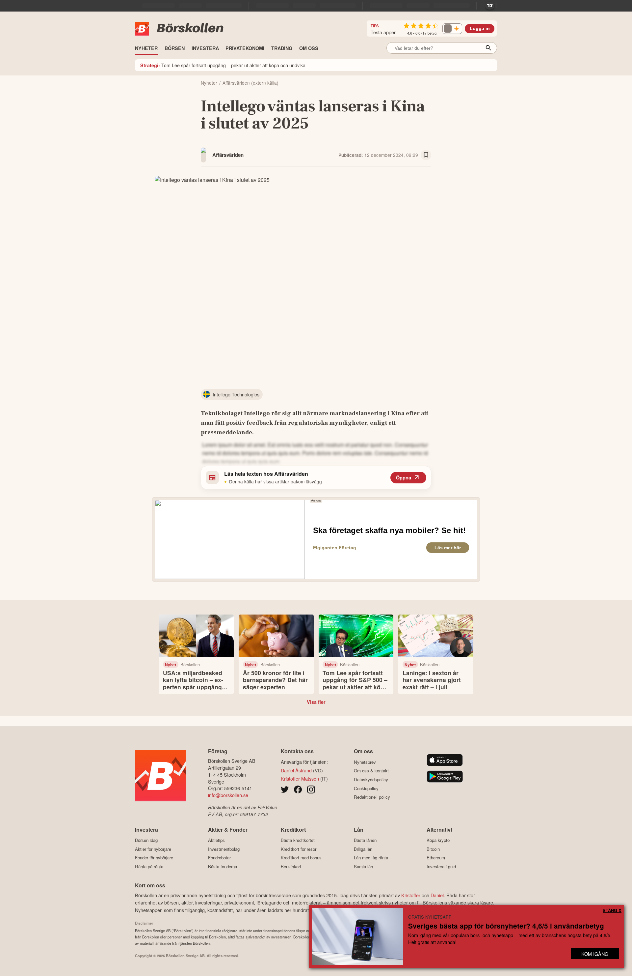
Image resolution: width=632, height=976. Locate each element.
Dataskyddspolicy (371, 779)
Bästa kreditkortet (298, 840)
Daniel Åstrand (296, 770)
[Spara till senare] (426, 155)
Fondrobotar (219, 858)
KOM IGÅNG (594, 953)
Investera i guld (441, 866)
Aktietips (216, 840)
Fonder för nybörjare (154, 858)
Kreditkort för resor (298, 849)
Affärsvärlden (228, 154)
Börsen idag (146, 840)
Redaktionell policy (372, 797)
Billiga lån (363, 849)
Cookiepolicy (366, 788)
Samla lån (363, 866)
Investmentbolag (224, 849)
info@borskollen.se (228, 794)
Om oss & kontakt (371, 771)
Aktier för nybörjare (153, 849)
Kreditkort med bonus (301, 858)
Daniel (437, 895)
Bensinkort (291, 866)
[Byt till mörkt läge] (452, 28)
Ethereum (436, 858)
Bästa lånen (365, 840)
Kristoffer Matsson (300, 778)
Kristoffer (410, 895)
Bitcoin (433, 849)
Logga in (480, 28)
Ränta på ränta (149, 866)
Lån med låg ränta (371, 858)
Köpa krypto (438, 840)
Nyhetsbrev (365, 762)
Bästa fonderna (222, 866)
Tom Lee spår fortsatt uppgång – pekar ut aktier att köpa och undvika (222, 65)
